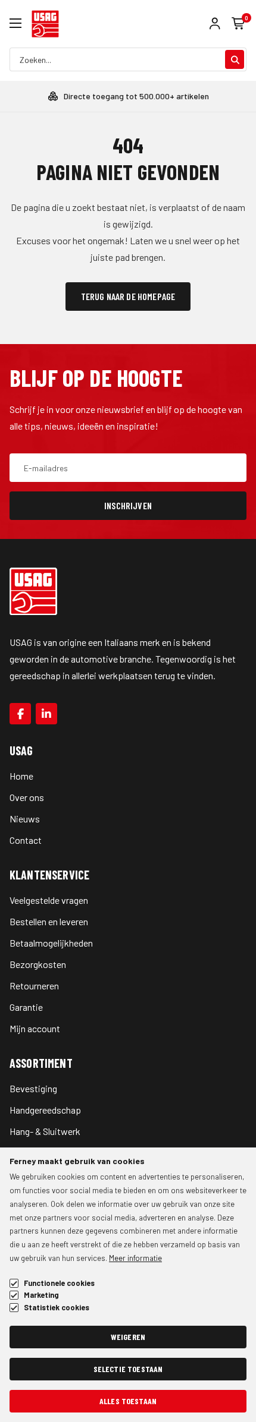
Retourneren (34, 985)
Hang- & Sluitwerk (45, 1131)
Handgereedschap (45, 1109)
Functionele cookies (59, 1283)
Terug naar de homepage (128, 296)
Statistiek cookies (56, 1307)
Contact (26, 840)
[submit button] (234, 59)
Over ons (27, 797)
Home (21, 775)
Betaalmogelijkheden (51, 942)
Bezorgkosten (38, 964)
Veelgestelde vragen (49, 900)
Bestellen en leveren (49, 921)
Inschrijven (128, 505)
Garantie (26, 1007)
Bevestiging (33, 1088)
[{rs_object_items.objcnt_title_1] (20, 713)
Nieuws (25, 818)
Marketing (41, 1295)
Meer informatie (135, 1258)
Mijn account (35, 1028)
